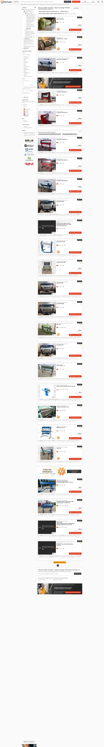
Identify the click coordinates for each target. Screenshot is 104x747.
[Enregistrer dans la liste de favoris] (81, 19)
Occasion (25, 121)
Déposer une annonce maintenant (73, 86)
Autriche (27, 113)
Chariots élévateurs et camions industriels (29, 47)
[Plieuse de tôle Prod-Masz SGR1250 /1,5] (47, 117)
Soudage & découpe (30, 36)
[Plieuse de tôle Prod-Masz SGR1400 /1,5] (47, 165)
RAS (25, 63)
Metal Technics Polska (28, 76)
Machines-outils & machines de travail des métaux (29, 10)
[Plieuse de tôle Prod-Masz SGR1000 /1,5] (47, 144)
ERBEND (26, 68)
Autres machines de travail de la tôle (30, 25)
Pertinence (76, 8)
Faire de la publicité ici (29, 741)
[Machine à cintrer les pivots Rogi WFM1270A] (47, 206)
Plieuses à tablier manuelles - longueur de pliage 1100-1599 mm (30, 14)
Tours (27, 29)
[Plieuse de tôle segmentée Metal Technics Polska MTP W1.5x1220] (47, 391)
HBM (25, 70)
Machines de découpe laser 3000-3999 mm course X (30, 21)
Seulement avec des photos (29, 132)
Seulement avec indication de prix (29, 87)
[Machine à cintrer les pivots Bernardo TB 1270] (47, 246)
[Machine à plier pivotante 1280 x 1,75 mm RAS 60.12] (47, 329)
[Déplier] (60, 34)
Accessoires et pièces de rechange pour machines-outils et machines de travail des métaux (30, 33)
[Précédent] (38, 24)
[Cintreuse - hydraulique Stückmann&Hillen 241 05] (47, 412)
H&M (25, 65)
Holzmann (26, 73)
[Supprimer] (58, 11)
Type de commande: (26, 92)
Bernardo (26, 58)
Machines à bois (28, 42)
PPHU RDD (26, 62)
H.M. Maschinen (27, 66)
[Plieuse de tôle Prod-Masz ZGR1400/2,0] (47, 185)
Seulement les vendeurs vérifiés (29, 136)
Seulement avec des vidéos (29, 133)
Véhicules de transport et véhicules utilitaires (28, 40)
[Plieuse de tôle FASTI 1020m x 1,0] (47, 370)
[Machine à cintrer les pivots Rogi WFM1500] (47, 288)
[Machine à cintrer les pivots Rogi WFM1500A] (47, 308)
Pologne (27, 110)
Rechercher (68, 1)
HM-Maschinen (27, 72)
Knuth (25, 75)
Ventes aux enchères (28, 127)
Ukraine (27, 114)
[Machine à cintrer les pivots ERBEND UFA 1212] (47, 432)
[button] (102, 2)
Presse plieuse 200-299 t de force (30, 27)
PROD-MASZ (26, 56)
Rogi (25, 59)
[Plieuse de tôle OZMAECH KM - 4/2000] (47, 43)
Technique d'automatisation (29, 44)
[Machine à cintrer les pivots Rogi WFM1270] (47, 350)
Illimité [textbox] (25, 106)
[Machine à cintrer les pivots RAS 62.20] (47, 453)
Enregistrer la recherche (60, 562)
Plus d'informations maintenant (74, 471)
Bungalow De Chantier (57, 579)
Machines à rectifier (29, 37)
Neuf (25, 120)
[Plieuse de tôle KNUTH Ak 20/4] (47, 24)
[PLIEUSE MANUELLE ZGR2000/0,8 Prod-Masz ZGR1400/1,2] (47, 64)
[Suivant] (54, 24)
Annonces (26, 126)
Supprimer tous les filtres (71, 13)
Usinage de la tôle (29, 11)
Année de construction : (26, 88)
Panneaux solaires (42, 579)
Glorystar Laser (27, 69)
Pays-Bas (27, 111)
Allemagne (27, 109)
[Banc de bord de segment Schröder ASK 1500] (47, 267)
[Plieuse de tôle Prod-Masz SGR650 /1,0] (47, 96)
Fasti (25, 61)
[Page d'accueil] (22, 4)
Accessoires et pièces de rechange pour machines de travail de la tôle (30, 18)
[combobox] (29, 107)
